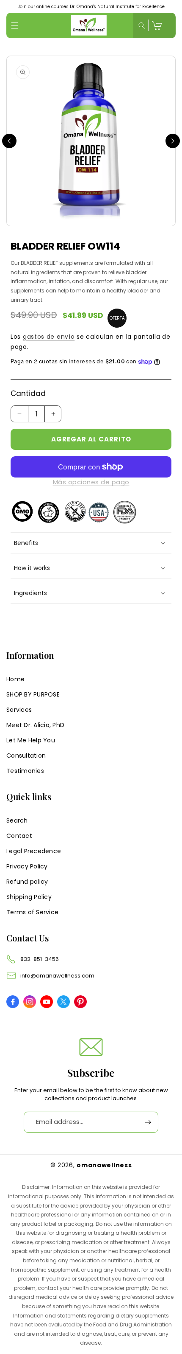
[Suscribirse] (147, 1122)
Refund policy (27, 881)
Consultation (26, 755)
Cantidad (28, 393)
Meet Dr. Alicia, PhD (35, 725)
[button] (15, 25)
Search (17, 820)
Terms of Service (32, 912)
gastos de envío (49, 336)
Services (19, 709)
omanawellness (104, 1165)
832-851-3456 (39, 959)
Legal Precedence (33, 851)
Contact (19, 836)
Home (15, 679)
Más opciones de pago (91, 482)
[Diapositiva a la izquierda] (9, 141)
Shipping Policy (29, 897)
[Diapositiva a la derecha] (172, 141)
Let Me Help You (30, 740)
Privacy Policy (27, 866)
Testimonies (25, 771)
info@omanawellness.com (57, 976)
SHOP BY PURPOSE (33, 694)
